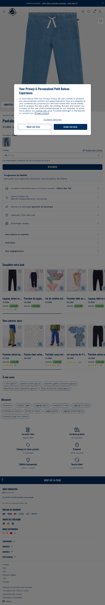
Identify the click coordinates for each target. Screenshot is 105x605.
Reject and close (33, 127)
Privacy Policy (42, 113)
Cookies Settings (52, 119)
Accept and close (70, 127)
